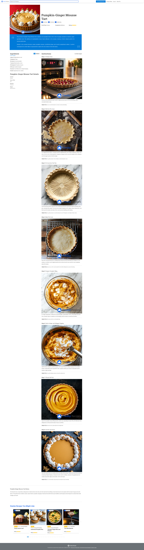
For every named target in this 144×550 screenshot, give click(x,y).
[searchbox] (44, 1)
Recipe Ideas (109, 1)
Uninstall (92, 547)
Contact (95, 547)
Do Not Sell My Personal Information (85, 547)
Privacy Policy (77, 547)
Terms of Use (73, 547)
